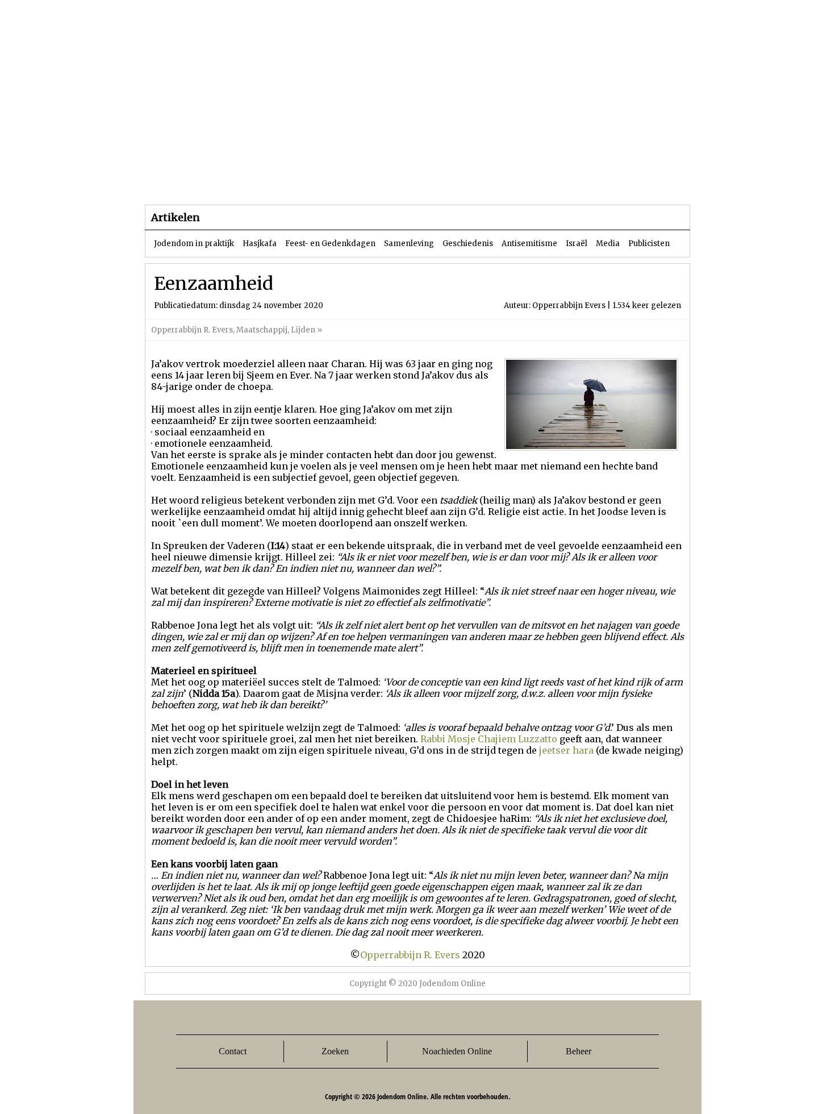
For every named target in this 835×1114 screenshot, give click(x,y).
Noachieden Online (457, 1051)
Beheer (578, 1051)
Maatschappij (261, 330)
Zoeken (335, 1051)
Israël (576, 243)
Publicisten (649, 243)
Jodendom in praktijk (194, 243)
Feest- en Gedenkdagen (330, 243)
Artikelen (283, 181)
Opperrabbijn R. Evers (192, 330)
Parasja (426, 181)
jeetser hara (566, 750)
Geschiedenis (467, 243)
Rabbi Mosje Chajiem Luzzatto (488, 739)
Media (608, 243)
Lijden (303, 330)
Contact (233, 1051)
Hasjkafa (260, 243)
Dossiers (356, 181)
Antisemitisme (529, 243)
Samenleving (409, 243)
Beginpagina (185, 181)
